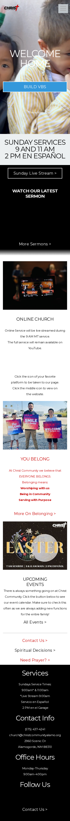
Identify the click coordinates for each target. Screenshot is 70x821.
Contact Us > (35, 640)
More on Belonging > (35, 513)
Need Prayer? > (35, 660)
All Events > (35, 622)
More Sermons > (35, 244)
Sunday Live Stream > (35, 173)
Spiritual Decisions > (35, 650)
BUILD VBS (35, 86)
